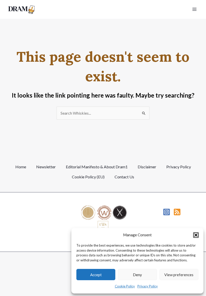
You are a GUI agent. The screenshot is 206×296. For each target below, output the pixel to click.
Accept (96, 274)
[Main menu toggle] (194, 9)
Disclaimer (147, 166)
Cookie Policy (125, 286)
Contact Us (124, 176)
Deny (137, 274)
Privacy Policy (147, 286)
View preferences (178, 274)
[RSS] (177, 212)
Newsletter (46, 166)
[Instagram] (166, 212)
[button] (195, 235)
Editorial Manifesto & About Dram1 (97, 166)
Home (20, 166)
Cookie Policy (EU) (88, 176)
